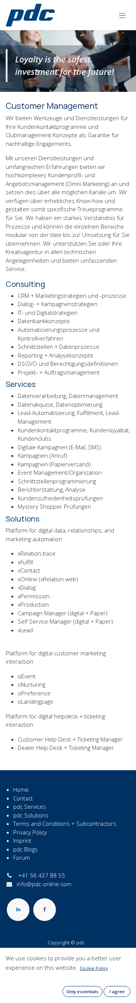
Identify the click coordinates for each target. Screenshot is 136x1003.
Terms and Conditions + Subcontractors (64, 823)
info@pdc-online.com (44, 884)
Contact (23, 798)
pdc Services (29, 806)
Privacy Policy (30, 832)
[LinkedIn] (18, 909)
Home (21, 789)
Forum (21, 857)
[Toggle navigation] (122, 15)
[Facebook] (44, 909)
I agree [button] (117, 991)
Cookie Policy (94, 968)
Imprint (22, 840)
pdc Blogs (25, 849)
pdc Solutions (30, 815)
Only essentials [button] (82, 991)
